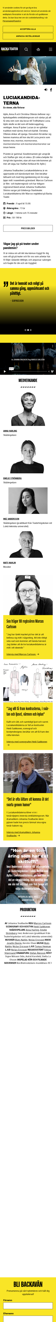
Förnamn (7, 1300)
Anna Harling (10, 430)
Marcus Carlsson (42, 923)
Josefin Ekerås (14, 943)
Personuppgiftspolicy (12, 21)
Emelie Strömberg (12, 478)
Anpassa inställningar (28, 36)
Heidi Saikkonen (42, 926)
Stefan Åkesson (38, 953)
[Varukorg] (38, 49)
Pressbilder (28, 228)
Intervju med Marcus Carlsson (21, 654)
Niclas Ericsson (36, 939)
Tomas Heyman (43, 946)
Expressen (18, 300)
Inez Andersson (11, 518)
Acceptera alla (28, 29)
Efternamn (8, 1313)
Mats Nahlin (9, 562)
